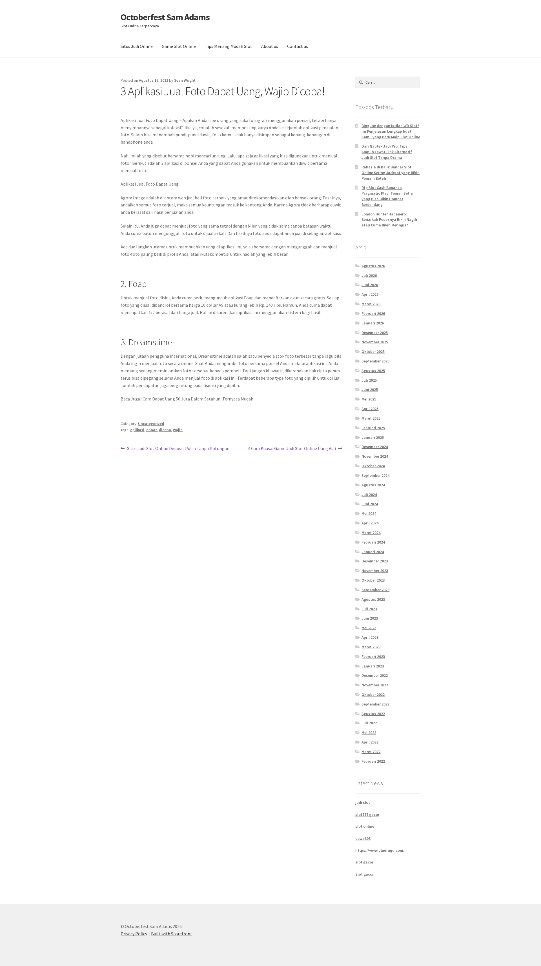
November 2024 (375, 456)
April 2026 (370, 294)
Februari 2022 (373, 761)
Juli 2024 (369, 494)
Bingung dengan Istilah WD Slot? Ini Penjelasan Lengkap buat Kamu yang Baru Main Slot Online (391, 131)
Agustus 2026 (373, 265)
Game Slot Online (179, 46)
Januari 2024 (373, 551)
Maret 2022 (371, 751)
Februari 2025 (373, 427)
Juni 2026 (370, 284)
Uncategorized (151, 423)
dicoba (165, 429)
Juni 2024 (370, 503)
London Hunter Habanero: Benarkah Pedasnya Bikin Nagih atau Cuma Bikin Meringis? (389, 220)
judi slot (362, 802)
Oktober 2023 (373, 580)
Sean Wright (185, 80)
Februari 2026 (373, 313)
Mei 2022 (369, 732)
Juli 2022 (369, 722)
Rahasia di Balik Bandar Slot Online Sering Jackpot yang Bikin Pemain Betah (391, 172)
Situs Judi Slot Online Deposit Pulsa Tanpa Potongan (178, 448)
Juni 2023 (370, 618)
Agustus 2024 (373, 485)
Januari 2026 (373, 323)
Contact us (297, 46)
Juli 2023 (369, 608)
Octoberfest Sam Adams (165, 17)
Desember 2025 (375, 332)
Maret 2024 (371, 532)
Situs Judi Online (137, 46)
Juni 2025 (370, 389)
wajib (178, 429)
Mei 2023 (369, 627)
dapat (151, 429)
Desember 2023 (375, 561)
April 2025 (370, 408)
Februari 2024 (373, 542)
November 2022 (375, 684)
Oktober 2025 (373, 351)
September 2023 (375, 589)
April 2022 (370, 742)
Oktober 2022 (373, 694)
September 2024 (375, 475)
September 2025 (375, 361)
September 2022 (375, 704)
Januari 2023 (373, 666)
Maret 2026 (371, 303)
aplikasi (137, 429)
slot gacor (364, 862)
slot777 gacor (367, 814)
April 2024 (370, 523)
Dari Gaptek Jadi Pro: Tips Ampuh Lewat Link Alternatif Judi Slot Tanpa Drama (387, 152)
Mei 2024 (369, 513)
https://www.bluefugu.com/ (380, 850)
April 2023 (370, 637)
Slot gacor (364, 874)
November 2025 (375, 341)
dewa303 (363, 838)
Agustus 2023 (373, 599)
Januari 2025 (373, 437)
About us (269, 46)
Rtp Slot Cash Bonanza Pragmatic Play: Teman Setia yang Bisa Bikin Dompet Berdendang (387, 196)
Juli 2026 (369, 275)
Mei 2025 (369, 399)
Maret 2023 (371, 646)
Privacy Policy (134, 933)
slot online (364, 826)
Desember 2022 (375, 675)
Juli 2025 (369, 380)
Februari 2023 (373, 656)
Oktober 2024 (373, 465)
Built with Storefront (171, 933)
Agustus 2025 (373, 370)
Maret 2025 (371, 418)
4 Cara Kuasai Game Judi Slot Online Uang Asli (292, 448)
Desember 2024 (375, 446)
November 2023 (375, 570)
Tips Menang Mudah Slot (228, 46)
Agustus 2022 (373, 713)
